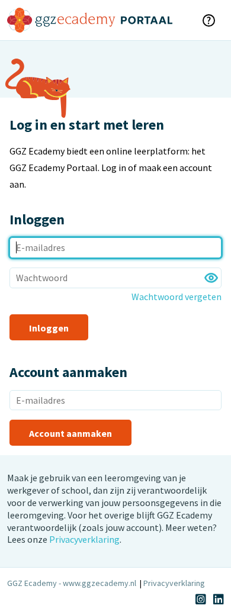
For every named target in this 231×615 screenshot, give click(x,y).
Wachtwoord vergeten (176, 296)
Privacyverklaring (84, 539)
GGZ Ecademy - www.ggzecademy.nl (71, 583)
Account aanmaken (70, 433)
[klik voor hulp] (208, 20)
